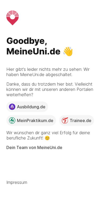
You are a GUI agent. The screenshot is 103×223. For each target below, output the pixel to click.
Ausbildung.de (31, 106)
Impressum (16, 182)
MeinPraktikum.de (35, 120)
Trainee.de (80, 120)
